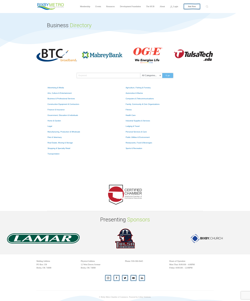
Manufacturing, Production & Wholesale (64, 132)
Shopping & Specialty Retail (59, 148)
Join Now (192, 6)
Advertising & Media (56, 88)
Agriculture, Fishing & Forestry (138, 88)
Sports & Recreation (134, 148)
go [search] (169, 75)
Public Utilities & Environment (138, 137)
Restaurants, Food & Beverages (139, 143)
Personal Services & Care (136, 132)
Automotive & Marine (134, 93)
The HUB (150, 6)
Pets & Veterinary (55, 137)
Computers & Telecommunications (140, 99)
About (162, 6)
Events (98, 6)
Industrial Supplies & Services (138, 121)
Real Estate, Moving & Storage (60, 143)
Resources (110, 6)
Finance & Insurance (56, 110)
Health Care (131, 115)
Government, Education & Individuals (63, 115)
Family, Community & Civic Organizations (143, 104)
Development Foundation (130, 6)
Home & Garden (54, 121)
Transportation (54, 154)
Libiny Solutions (144, 297)
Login (175, 6)
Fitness (129, 110)
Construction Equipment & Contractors (63, 104)
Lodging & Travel (133, 126)
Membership (85, 6)
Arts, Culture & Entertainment (60, 93)
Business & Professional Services (61, 99)
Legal (50, 126)
